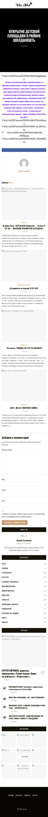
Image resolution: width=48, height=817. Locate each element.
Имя (4, 479)
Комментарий (8, 449)
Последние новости (10, 604)
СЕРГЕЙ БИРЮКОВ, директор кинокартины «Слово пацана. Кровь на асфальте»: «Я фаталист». (19, 673)
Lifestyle (24, 222)
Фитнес (5, 622)
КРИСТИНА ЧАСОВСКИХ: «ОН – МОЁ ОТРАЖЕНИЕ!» (27, 697)
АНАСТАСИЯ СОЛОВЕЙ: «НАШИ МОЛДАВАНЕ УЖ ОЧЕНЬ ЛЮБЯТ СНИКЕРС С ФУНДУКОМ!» (26, 717)
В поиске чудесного (10, 581)
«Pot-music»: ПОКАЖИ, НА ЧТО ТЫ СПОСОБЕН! (24, 348)
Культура (5, 595)
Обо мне (11, 795)
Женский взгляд (24, 285)
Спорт (4, 617)
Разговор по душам (10, 613)
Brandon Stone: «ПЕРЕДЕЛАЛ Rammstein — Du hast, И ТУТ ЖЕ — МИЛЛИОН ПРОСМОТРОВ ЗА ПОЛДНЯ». (24, 227)
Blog (4, 563)
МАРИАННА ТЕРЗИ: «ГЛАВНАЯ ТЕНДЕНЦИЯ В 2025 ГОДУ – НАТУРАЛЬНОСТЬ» (27, 706)
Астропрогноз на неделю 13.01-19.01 (24, 288)
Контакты (19, 795)
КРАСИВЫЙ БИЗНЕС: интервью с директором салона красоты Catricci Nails (26, 688)
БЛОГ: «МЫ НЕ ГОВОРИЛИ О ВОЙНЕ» (24, 407)
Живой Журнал (8, 590)
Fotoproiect (7, 572)
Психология (6, 609)
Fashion (5, 568)
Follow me (24, 757)
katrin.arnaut (24, 171)
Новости (24, 345)
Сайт (3, 500)
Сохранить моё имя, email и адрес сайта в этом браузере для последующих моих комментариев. (23, 515)
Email (4, 490)
